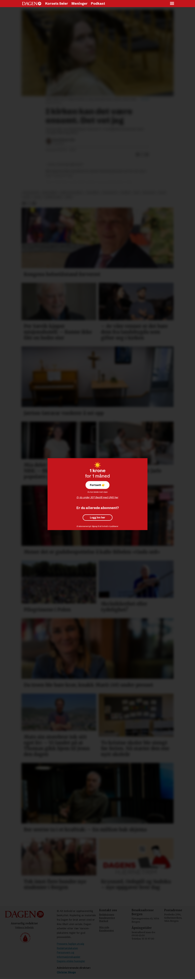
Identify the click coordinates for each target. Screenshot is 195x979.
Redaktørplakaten (67, 948)
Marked (103, 920)
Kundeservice (107, 917)
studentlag (109, 193)
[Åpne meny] (172, 3)
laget (26, 197)
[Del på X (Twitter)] (142, 154)
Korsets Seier (56, 3)
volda (37, 197)
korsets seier (53, 197)
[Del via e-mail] (147, 154)
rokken (125, 193)
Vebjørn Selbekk (24, 927)
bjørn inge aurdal (72, 193)
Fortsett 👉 (97, 485)
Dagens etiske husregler (71, 961)
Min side (104, 927)
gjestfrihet (49, 193)
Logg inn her (97, 517)
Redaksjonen (106, 914)
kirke (68, 197)
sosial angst (31, 193)
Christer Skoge (66, 972)
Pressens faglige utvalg (70, 943)
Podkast (98, 3)
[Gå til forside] (31, 3)
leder (162, 193)
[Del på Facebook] (138, 154)
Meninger (79, 3)
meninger (149, 193)
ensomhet (93, 193)
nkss (136, 193)
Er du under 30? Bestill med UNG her (97, 497)
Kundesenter (106, 930)
